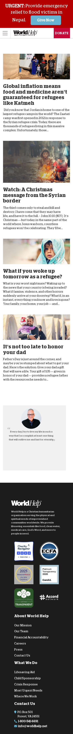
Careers (20, 643)
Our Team (21, 631)
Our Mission (23, 625)
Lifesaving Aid (24, 672)
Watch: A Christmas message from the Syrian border (34, 195)
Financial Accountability (31, 637)
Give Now (45, 20)
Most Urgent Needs (28, 690)
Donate (62, 33)
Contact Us (22, 655)
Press (18, 649)
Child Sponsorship (27, 678)
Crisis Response (26, 684)
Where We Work (25, 696)
